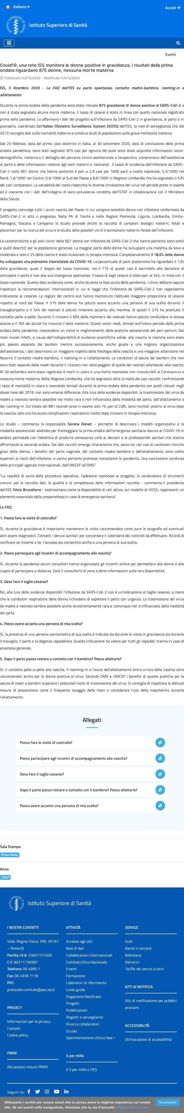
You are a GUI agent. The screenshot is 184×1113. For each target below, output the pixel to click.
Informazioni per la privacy (28, 1021)
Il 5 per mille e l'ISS (81, 1069)
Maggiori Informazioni (132, 1107)
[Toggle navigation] (9, 43)
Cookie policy (17, 1035)
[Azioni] (8, 6)
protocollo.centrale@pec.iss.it (31, 989)
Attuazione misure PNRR (27, 1067)
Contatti (14, 1028)
